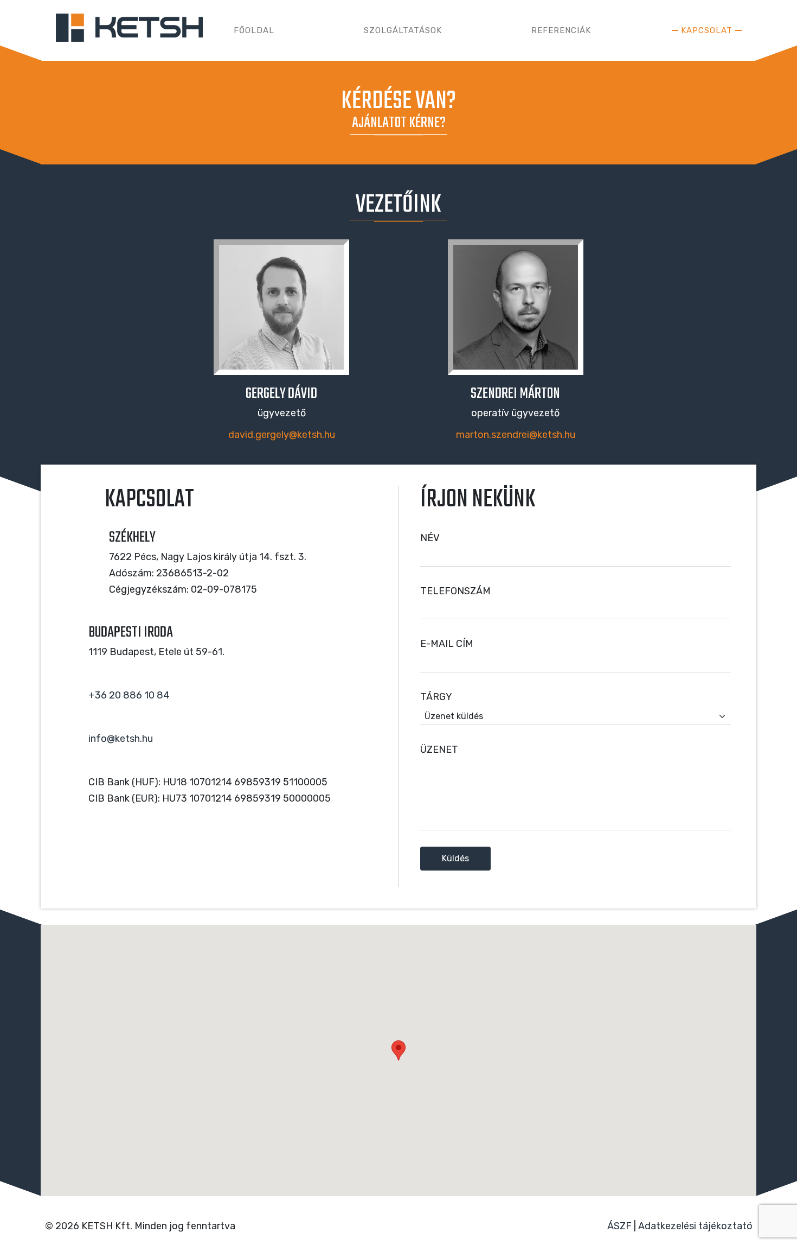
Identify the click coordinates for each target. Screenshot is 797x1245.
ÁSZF (619, 1226)
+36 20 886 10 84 (129, 695)
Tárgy (436, 697)
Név (430, 538)
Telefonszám (455, 591)
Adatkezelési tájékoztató (695, 1226)
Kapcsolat (706, 30)
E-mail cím (446, 644)
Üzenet (439, 749)
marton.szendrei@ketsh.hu (515, 435)
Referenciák (561, 30)
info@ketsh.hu (120, 739)
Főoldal (254, 30)
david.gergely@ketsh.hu (281, 435)
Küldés (455, 858)
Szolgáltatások (403, 30)
